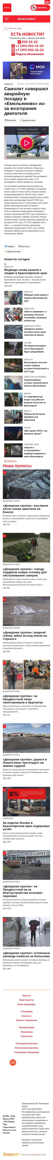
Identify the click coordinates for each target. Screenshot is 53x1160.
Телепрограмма (26, 1027)
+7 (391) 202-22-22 (30, 45)
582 (8, 651)
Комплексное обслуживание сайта (34, 1154)
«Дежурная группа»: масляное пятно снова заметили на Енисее (25, 509)
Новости (8, 267)
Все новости (10, 461)
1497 (8, 969)
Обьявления (26, 1032)
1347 (8, 842)
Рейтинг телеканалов (26, 1020)
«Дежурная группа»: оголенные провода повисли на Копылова (26, 954)
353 (8, 524)
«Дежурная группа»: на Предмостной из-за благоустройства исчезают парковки (23, 891)
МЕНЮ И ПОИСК (26, 18)
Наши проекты (17, 465)
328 (10, 286)
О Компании (26, 1011)
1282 (8, 778)
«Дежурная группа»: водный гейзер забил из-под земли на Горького (25, 635)
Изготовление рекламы (26, 1047)
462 (8, 588)
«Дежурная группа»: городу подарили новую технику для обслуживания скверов (25, 572)
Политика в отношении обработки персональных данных (33, 1142)
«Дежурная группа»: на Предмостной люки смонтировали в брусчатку (23, 699)
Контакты (26, 1016)
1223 (8, 908)
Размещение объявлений (26, 1052)
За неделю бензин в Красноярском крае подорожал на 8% (26, 826)
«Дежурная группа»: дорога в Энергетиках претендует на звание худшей (25, 762)
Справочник (27, 1036)
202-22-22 (30, 41)
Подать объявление (30, 53)
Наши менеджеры (26, 1004)
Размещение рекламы (26, 1043)
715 (8, 715)
